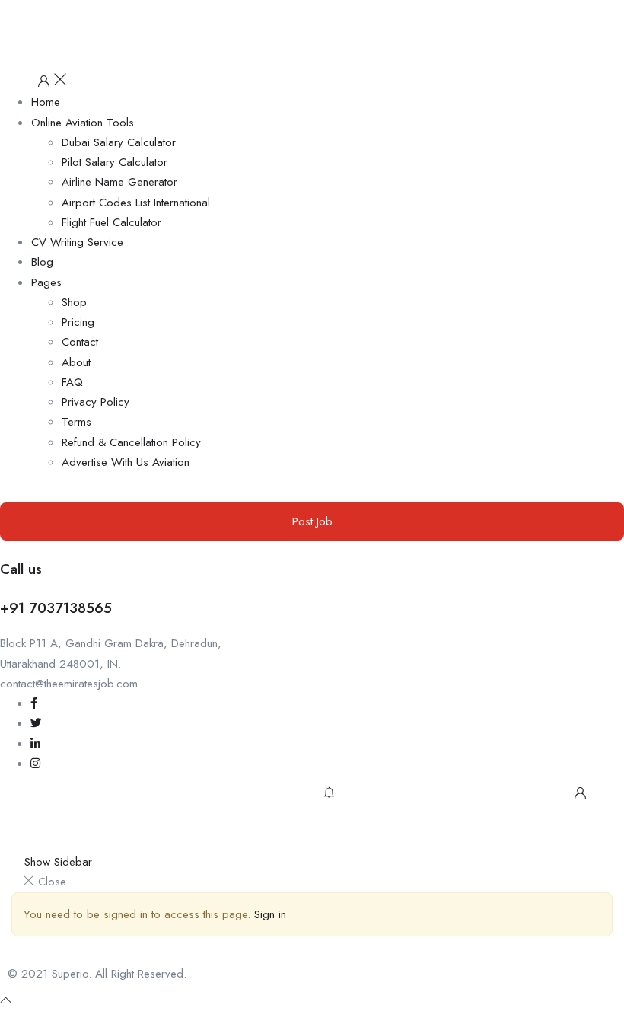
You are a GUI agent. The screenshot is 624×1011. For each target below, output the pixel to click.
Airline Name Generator (119, 182)
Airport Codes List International (136, 202)
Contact (80, 341)
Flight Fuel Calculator (111, 222)
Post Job (312, 521)
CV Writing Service (77, 242)
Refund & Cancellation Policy (131, 442)
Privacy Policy (95, 402)
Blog (42, 262)
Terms (76, 421)
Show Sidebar (56, 861)
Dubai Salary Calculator (119, 142)
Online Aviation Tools (82, 122)
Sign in (270, 914)
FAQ (72, 382)
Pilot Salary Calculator (114, 162)
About (76, 362)
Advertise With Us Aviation (125, 462)
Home (45, 102)
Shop (74, 302)
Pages (46, 282)
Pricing (78, 322)
